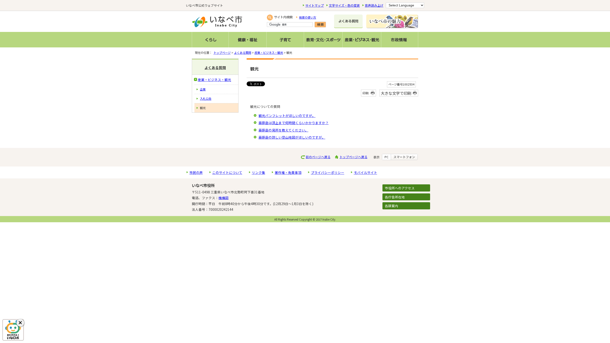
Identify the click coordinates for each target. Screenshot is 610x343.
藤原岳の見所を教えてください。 (283, 130)
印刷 (365, 93)
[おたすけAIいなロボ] (13, 330)
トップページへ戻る (353, 157)
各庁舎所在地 (395, 197)
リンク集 (258, 172)
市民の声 (196, 172)
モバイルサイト (365, 172)
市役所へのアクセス (400, 188)
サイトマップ (314, 5)
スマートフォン (404, 157)
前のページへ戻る (318, 157)
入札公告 (205, 98)
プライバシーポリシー (327, 172)
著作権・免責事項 (288, 172)
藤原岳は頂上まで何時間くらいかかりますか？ (294, 122)
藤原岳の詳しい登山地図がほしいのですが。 (292, 137)
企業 (203, 89)
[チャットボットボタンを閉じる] (20, 323)
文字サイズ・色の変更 (344, 5)
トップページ (222, 52)
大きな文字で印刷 (396, 93)
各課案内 (391, 205)
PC (386, 157)
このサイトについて (227, 172)
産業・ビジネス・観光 (268, 52)
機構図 (224, 197)
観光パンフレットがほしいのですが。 (287, 115)
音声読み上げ (374, 5)
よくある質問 (242, 52)
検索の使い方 (307, 17)
